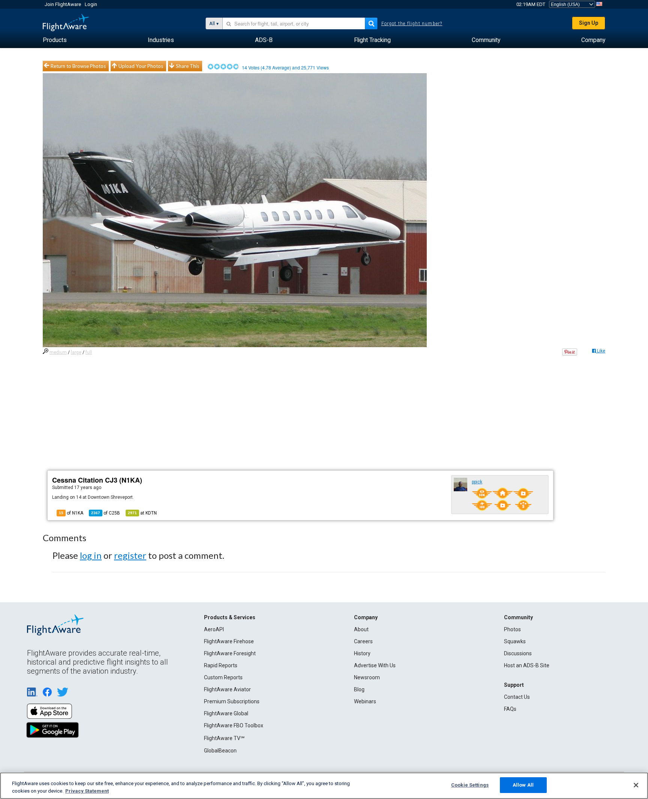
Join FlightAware (63, 4)
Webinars (365, 701)
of (105, 513)
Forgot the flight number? (411, 23)
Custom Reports (223, 677)
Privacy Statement (87, 791)
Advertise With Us (375, 665)
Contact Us (517, 697)
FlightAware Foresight (230, 653)
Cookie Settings (470, 785)
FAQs (510, 709)
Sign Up (588, 23)
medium (58, 352)
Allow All (523, 785)
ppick (477, 482)
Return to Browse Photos (78, 66)
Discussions (518, 653)
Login (91, 4)
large (76, 352)
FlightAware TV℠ (224, 738)
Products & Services (229, 617)
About (361, 629)
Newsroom (367, 677)
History (362, 653)
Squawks (515, 641)
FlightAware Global (226, 713)
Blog (359, 689)
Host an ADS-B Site (526, 665)
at (142, 513)
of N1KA (71, 513)
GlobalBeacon (220, 751)
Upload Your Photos (140, 66)
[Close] (636, 785)
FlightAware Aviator (227, 689)
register (130, 555)
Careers (363, 641)
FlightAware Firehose (229, 641)
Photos (512, 629)
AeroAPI (214, 629)
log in (91, 555)
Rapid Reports (220, 665)
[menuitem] (55, 40)
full (89, 352)
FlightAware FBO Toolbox (233, 725)
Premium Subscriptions (232, 701)
